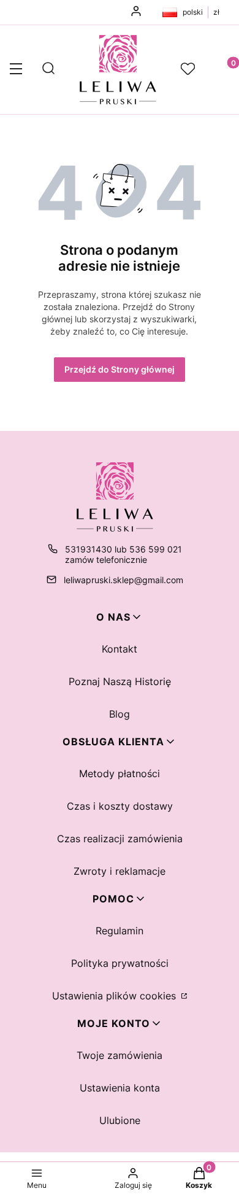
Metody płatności (119, 773)
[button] (16, 70)
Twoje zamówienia (119, 1055)
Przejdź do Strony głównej (119, 369)
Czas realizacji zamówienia (120, 838)
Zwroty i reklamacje (119, 871)
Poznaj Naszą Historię (120, 681)
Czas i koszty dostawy (120, 806)
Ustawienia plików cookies (115, 996)
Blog (119, 714)
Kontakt (119, 649)
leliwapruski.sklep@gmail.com (123, 580)
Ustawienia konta (120, 1088)
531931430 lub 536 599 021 (123, 549)
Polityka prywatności (120, 963)
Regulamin (119, 931)
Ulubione (119, 1120)
